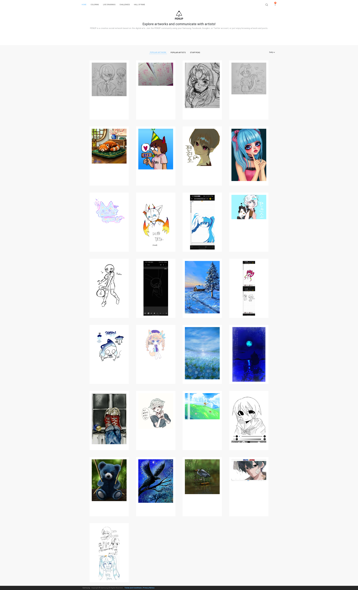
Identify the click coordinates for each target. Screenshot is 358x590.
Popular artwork (158, 52)
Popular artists (178, 53)
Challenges (125, 5)
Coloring (95, 5)
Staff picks (195, 53)
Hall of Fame (139, 5)
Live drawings (109, 5)
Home (84, 5)
